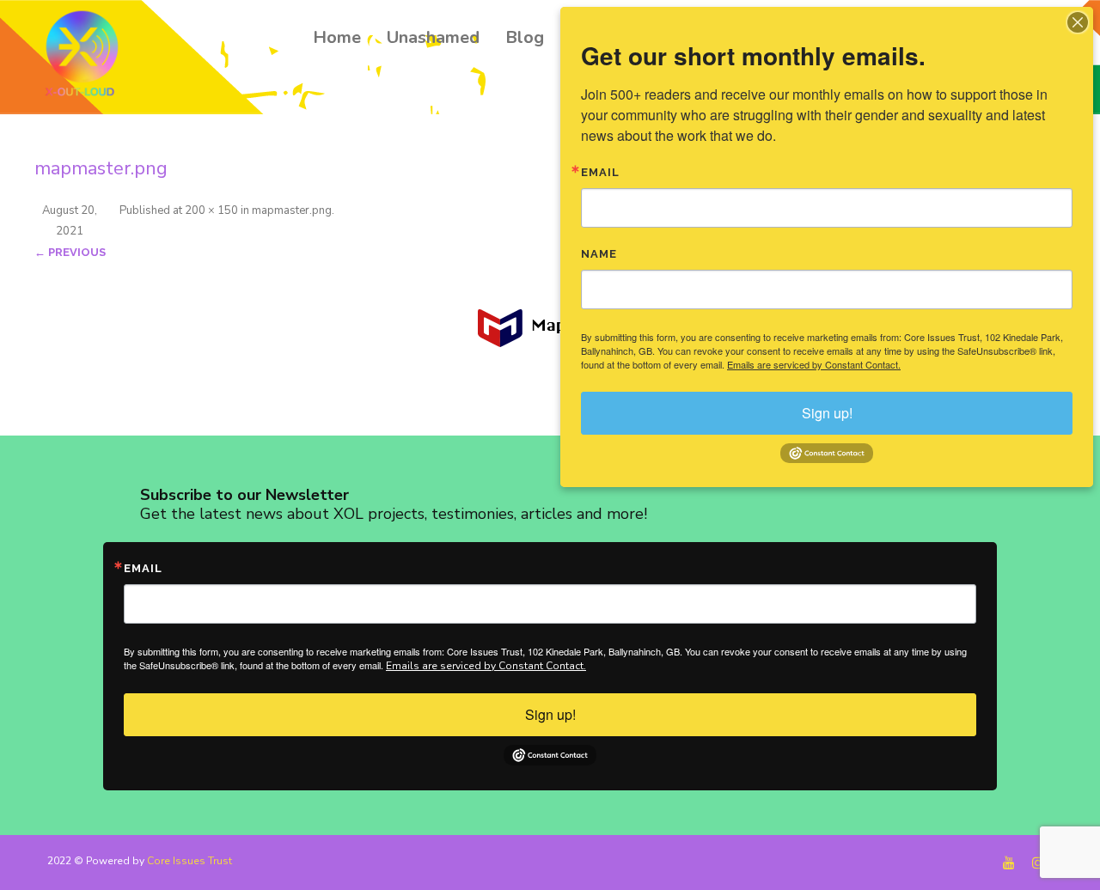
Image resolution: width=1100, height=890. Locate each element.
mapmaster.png (292, 210)
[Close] (1077, 22)
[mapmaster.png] (550, 328)
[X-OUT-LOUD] (86, 56)
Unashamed (433, 37)
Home (337, 37)
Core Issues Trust (189, 861)
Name (599, 253)
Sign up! (550, 714)
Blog (524, 37)
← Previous (70, 252)
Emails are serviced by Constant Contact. (486, 666)
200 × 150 (211, 210)
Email (143, 568)
